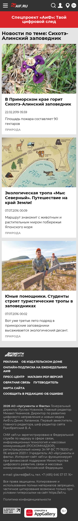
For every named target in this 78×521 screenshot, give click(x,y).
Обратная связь (16, 382)
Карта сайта (14, 388)
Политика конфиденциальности (27, 499)
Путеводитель (45, 382)
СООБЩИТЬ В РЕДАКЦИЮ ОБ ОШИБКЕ (33, 394)
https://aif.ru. (57, 492)
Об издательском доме (41, 362)
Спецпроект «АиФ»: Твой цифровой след (39, 19)
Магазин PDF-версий (45, 377)
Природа (13, 129)
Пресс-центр (13, 377)
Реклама (10, 362)
